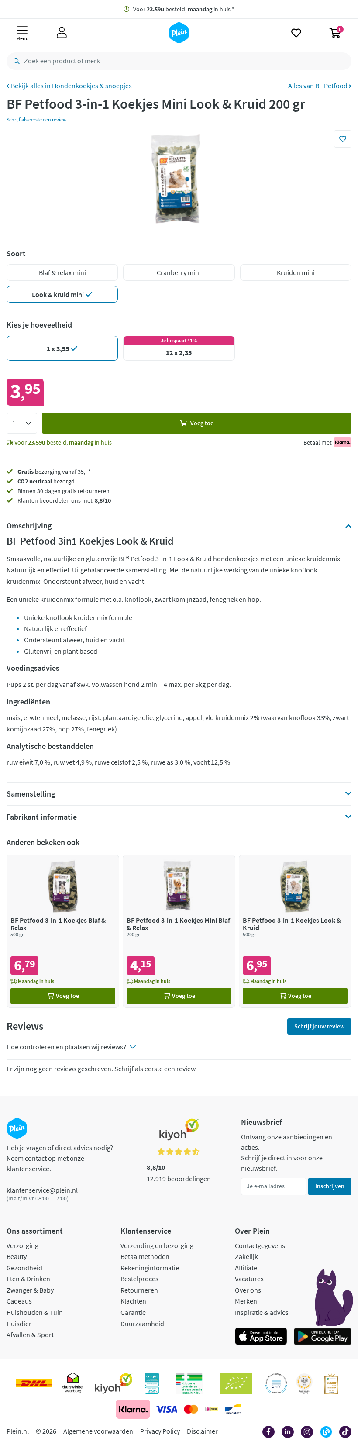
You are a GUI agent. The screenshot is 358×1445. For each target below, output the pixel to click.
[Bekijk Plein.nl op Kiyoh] (113, 1383)
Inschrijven (329, 1186)
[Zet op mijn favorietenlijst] (342, 139)
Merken (246, 1301)
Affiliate (246, 1267)
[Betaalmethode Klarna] (133, 1409)
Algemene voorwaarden (98, 1431)
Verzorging (22, 1245)
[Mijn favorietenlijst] (296, 33)
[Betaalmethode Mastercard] (191, 1409)
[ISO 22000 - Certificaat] (276, 1383)
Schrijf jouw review (319, 1026)
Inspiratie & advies (262, 1312)
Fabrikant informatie (42, 817)
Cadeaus (19, 1301)
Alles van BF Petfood (318, 85)
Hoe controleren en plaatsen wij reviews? (66, 1046)
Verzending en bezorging (156, 1245)
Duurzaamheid (142, 1323)
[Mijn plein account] (62, 33)
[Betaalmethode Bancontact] (232, 1409)
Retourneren (139, 1290)
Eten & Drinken (28, 1278)
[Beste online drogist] (304, 1383)
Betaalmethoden (144, 1256)
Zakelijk (246, 1256)
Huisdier (19, 1323)
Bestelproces (139, 1278)
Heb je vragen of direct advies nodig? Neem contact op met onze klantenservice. (60, 1158)
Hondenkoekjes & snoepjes (92, 85)
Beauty (17, 1256)
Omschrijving (29, 525)
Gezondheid (24, 1267)
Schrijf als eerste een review (37, 119)
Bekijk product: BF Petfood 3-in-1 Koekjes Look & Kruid (295, 931)
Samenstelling (31, 794)
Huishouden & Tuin (35, 1312)
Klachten (133, 1301)
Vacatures (249, 1278)
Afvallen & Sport (30, 1334)
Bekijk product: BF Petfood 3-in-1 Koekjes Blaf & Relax (63, 931)
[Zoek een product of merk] (15, 61)
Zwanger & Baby (30, 1290)
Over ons (248, 1290)
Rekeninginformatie (149, 1267)
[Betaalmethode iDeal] (211, 1409)
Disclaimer (202, 1431)
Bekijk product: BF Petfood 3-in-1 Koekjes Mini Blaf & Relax (179, 931)
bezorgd (46, 481)
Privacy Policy (160, 1431)
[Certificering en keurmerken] (236, 1383)
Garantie (133, 1312)
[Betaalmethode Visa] (166, 1409)
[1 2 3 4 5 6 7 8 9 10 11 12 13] (22, 423)
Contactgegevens (260, 1245)
